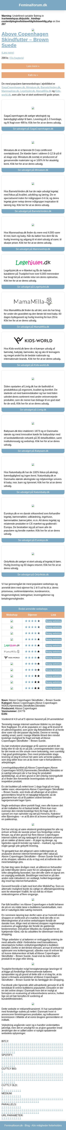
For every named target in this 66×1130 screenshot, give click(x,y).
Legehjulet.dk (27, 91)
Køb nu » (33, 75)
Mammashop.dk (10, 91)
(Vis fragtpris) (16, 58)
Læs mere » (33, 66)
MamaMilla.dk (43, 91)
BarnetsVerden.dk (50, 87)
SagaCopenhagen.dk (13, 87)
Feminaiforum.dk (33, 5)
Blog (27, 1125)
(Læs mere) (8, 52)
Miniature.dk (32, 87)
